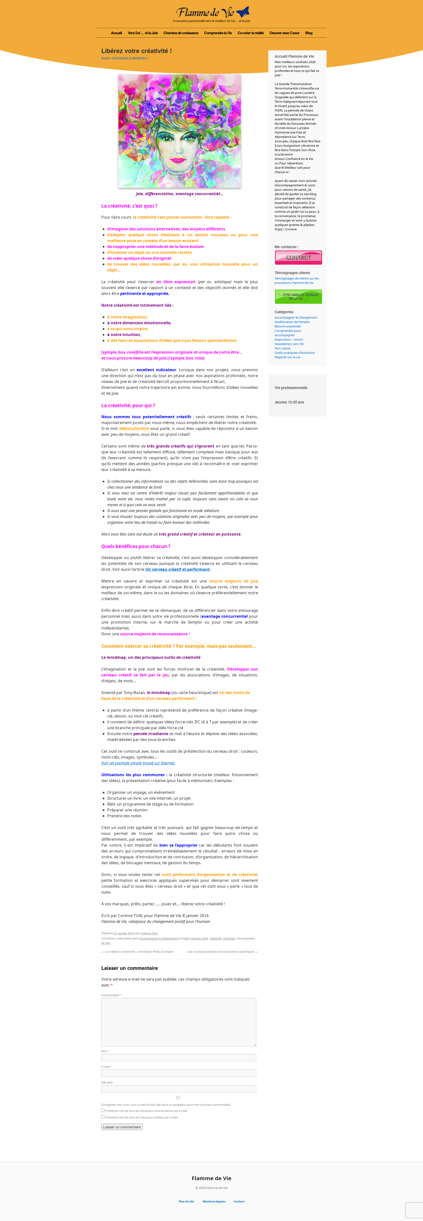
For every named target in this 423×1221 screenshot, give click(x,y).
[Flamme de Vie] (211, 11)
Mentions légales (214, 1201)
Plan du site (186, 1201)
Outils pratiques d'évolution (295, 352)
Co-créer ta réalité (251, 32)
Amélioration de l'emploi (292, 322)
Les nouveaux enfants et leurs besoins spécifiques (222, 951)
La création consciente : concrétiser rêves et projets (137, 951)
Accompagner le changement (129, 57)
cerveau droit (199, 938)
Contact (239, 1201)
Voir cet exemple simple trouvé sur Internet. (138, 763)
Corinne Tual (149, 933)
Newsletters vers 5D (289, 344)
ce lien (105, 943)
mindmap (229, 938)
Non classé (282, 348)
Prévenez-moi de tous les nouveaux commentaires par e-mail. (147, 1111)
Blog (308, 32)
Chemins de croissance (181, 32)
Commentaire (111, 995)
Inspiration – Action (289, 339)
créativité (216, 938)
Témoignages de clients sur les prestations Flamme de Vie (297, 280)
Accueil (116, 32)
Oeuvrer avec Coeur (284, 32)
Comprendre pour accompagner (288, 332)
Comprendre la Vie (218, 32)
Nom (105, 1051)
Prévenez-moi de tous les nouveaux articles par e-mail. (142, 1117)
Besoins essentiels (288, 326)
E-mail (106, 1066)
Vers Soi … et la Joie (143, 32)
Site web (107, 1082)
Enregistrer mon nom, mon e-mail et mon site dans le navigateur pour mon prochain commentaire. (166, 1104)
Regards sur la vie (287, 357)
